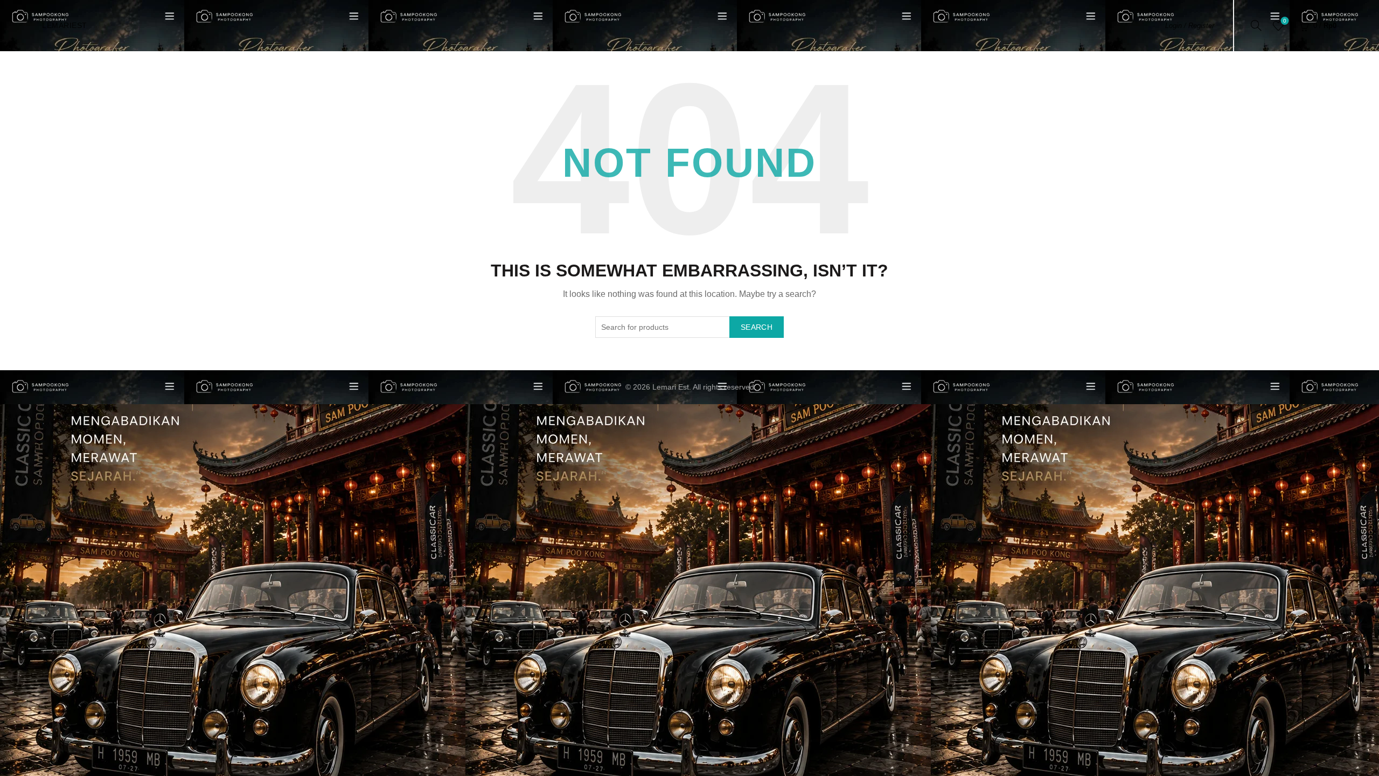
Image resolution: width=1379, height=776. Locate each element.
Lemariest (64, 25)
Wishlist (1284, 21)
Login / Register (1189, 26)
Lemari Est (670, 387)
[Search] (1256, 25)
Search (756, 327)
